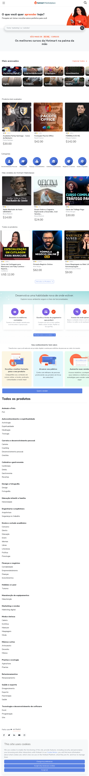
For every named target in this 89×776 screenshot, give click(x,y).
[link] (12, 71)
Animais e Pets (8, 408)
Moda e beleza (8, 616)
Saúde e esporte (9, 685)
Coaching (5, 448)
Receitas (5, 477)
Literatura (6, 549)
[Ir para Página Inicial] (45, 3)
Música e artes (8, 642)
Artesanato (6, 645)
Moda (4, 635)
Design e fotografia (10, 484)
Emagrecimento (8, 688)
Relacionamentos (10, 674)
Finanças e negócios (11, 563)
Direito (4, 530)
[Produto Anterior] (2, 116)
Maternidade (7, 502)
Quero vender (42, 391)
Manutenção (7, 599)
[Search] (82, 28)
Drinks (4, 469)
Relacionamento (8, 678)
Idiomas (5, 541)
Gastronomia (7, 473)
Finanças (5, 574)
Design (5, 487)
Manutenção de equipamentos (15, 595)
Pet (3, 412)
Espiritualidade (8, 426)
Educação (6, 534)
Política (5, 552)
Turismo (5, 588)
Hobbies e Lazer (9, 585)
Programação (7, 714)
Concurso (5, 527)
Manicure (5, 627)
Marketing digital (9, 609)
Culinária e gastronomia (12, 462)
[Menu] (4, 3)
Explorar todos (79, 61)
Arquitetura (6, 512)
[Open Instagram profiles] (24, 735)
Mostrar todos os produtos (43, 335)
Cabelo (5, 620)
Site (3, 717)
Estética (5, 624)
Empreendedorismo (10, 570)
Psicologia (6, 556)
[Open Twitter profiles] (9, 735)
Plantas (5, 667)
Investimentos (8, 578)
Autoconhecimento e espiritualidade (18, 419)
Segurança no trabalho (11, 516)
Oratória (5, 455)
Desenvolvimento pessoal (12, 451)
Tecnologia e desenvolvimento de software (22, 706)
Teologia (5, 433)
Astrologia (6, 422)
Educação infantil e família (14, 498)
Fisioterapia (6, 696)
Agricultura (6, 663)
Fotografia (6, 491)
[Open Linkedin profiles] (14, 735)
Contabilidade (7, 567)
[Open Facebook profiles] (4, 735)
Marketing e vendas (11, 606)
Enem (4, 538)
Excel (4, 710)
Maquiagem (6, 631)
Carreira (5, 444)
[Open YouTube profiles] (19, 735)
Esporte (5, 692)
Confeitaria (6, 466)
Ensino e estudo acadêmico (14, 523)
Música (4, 653)
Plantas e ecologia (10, 660)
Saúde (4, 699)
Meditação (6, 430)
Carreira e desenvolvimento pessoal (18, 440)
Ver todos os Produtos (43, 282)
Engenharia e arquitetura (13, 509)
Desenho (5, 649)
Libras (4, 545)
